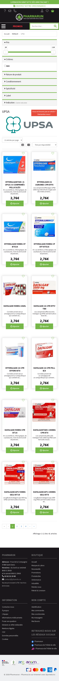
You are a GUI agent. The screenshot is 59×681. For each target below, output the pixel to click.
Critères (9, 59)
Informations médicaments (12, 618)
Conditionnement (13, 81)
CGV (3, 632)
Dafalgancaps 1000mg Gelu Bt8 (44, 493)
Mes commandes (38, 610)
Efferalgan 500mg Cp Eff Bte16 (44, 245)
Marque (15, 34)
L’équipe (5, 614)
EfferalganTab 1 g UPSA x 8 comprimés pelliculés (15, 185)
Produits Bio (36, 576)
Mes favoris (36, 621)
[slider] (5, 52)
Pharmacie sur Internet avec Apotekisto (38, 674)
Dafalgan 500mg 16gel (15, 306)
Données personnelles (10, 635)
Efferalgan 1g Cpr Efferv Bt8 (14, 369)
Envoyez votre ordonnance (30, 6)
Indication (16, 102)
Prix (7, 42)
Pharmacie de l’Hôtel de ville (45, 645)
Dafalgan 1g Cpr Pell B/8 (44, 369)
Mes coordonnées (38, 614)
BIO (8, 66)
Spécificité (10, 88)
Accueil (6, 34)
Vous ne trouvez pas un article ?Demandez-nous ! (44, 112)
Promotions (36, 572)
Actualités (35, 583)
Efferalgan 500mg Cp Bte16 (15, 245)
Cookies (5, 639)
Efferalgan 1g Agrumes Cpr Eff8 (44, 183)
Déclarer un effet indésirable (12, 625)
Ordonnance (36, 580)
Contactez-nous (8, 607)
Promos (18, 26)
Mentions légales (8, 628)
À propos (5, 610)
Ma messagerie (37, 618)
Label (8, 95)
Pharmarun (38, 641)
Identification (36, 607)
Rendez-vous (36, 587)
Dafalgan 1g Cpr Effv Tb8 (44, 307)
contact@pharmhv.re (12, 579)
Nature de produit (13, 74)
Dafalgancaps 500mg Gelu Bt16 (15, 493)
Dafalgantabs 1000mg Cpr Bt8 (44, 431)
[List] (28, 144)
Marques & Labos (38, 565)
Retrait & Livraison (38, 590)
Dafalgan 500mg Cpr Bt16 (15, 431)
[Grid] (22, 144)
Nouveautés (36, 569)
